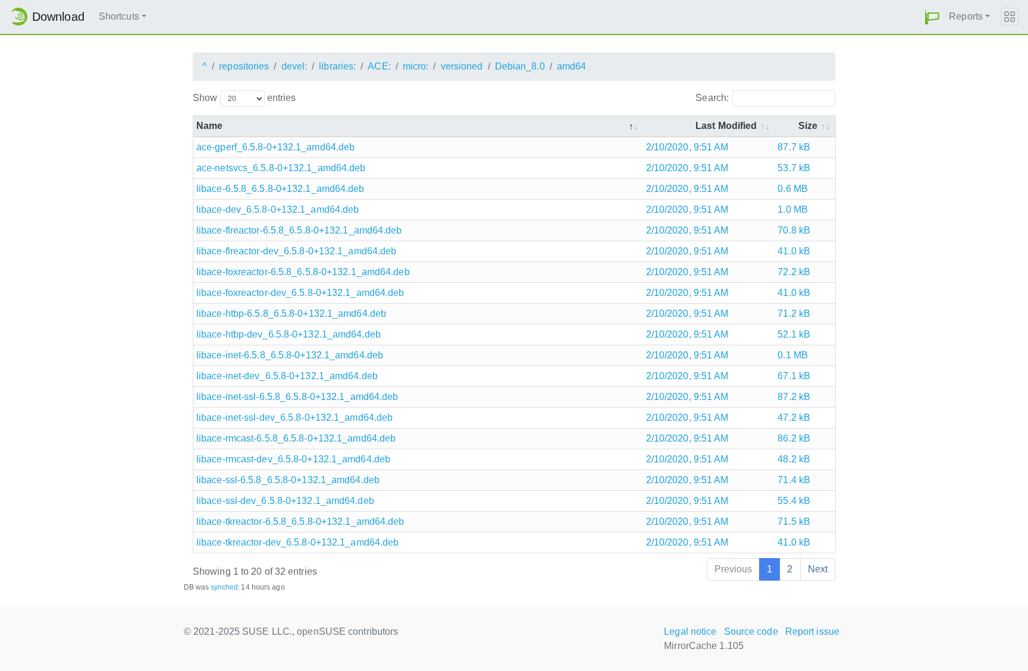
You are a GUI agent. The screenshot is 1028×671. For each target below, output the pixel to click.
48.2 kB (794, 459)
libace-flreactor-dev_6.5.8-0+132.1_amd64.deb (296, 251)
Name (209, 126)
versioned (462, 66)
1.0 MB (793, 209)
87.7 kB (794, 147)
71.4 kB (794, 480)
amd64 (572, 66)
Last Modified (726, 126)
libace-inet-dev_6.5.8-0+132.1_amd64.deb (287, 376)
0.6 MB (793, 189)
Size (807, 126)
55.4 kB (794, 501)
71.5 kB (794, 521)
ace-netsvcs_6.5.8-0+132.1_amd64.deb (281, 168)
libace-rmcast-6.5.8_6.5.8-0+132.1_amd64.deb (296, 438)
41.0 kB (794, 251)
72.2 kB (794, 272)
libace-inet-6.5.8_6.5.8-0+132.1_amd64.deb (289, 355)
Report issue (812, 631)
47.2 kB (794, 417)
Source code (751, 631)
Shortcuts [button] (119, 16)
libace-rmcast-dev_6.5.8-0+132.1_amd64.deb (293, 459)
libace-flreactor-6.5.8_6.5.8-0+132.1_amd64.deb (299, 230)
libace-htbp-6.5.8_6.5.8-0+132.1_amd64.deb (291, 313)
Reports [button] (966, 16)
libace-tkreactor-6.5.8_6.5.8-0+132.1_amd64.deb (300, 521)
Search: (712, 98)
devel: (294, 66)
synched (225, 587)
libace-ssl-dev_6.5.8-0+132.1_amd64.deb (285, 501)
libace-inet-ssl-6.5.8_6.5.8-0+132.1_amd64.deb (297, 397)
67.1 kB (794, 376)
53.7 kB (794, 168)
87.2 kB (794, 397)
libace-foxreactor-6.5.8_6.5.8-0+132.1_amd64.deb (303, 272)
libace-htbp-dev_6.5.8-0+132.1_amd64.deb (288, 334)
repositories (244, 66)
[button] (932, 17)
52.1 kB (794, 334)
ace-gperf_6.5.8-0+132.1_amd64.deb (275, 147)
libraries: (337, 66)
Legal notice (690, 631)
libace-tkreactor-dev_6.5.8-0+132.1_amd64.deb (297, 542)
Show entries (244, 98)
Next (818, 569)
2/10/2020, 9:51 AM (687, 147)
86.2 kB (794, 438)
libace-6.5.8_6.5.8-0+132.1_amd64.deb (280, 189)
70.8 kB (794, 230)
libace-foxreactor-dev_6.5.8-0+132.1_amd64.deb (300, 293)
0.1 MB (793, 355)
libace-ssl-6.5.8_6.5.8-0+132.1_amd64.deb (288, 480)
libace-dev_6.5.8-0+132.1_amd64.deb (277, 209)
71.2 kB (794, 313)
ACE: (379, 66)
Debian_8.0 (520, 66)
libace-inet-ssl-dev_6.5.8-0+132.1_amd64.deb (294, 417)
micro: (416, 66)
